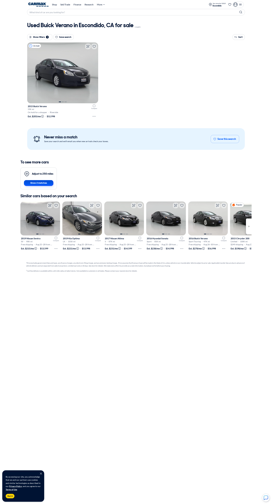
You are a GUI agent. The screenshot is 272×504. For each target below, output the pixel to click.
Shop (54, 4)
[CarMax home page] (38, 5)
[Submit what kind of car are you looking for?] (241, 12)
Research (89, 4)
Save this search (226, 139)
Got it (10, 496)
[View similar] (88, 46)
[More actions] (94, 116)
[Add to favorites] (94, 46)
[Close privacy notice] (41, 473)
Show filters (40, 37)
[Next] (94, 72)
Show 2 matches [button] (38, 182)
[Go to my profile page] (238, 4)
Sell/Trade (65, 4)
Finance (77, 4)
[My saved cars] (230, 4)
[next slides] (249, 226)
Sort (240, 37)
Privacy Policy (15, 486)
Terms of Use (11, 489)
